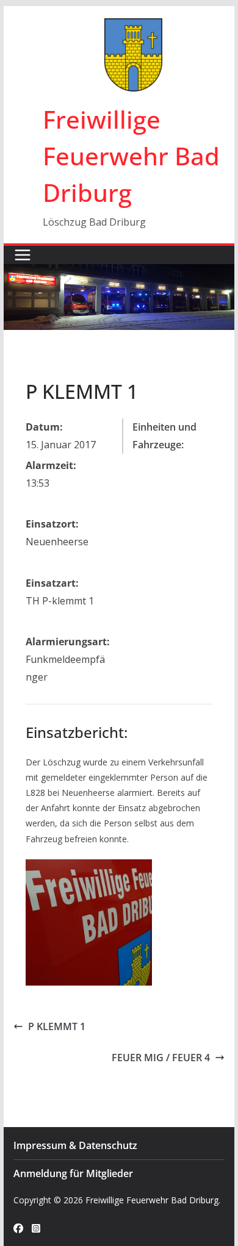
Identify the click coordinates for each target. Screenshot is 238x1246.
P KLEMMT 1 (56, 1026)
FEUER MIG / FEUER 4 (161, 1057)
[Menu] (22, 255)
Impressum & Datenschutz (75, 1145)
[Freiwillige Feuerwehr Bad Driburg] (119, 272)
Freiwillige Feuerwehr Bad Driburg (131, 155)
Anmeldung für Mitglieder (73, 1173)
